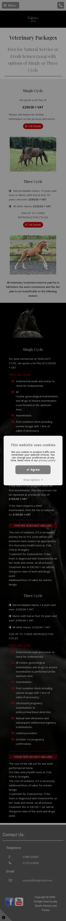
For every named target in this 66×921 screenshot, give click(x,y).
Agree (35, 469)
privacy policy (47, 460)
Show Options (32, 479)
